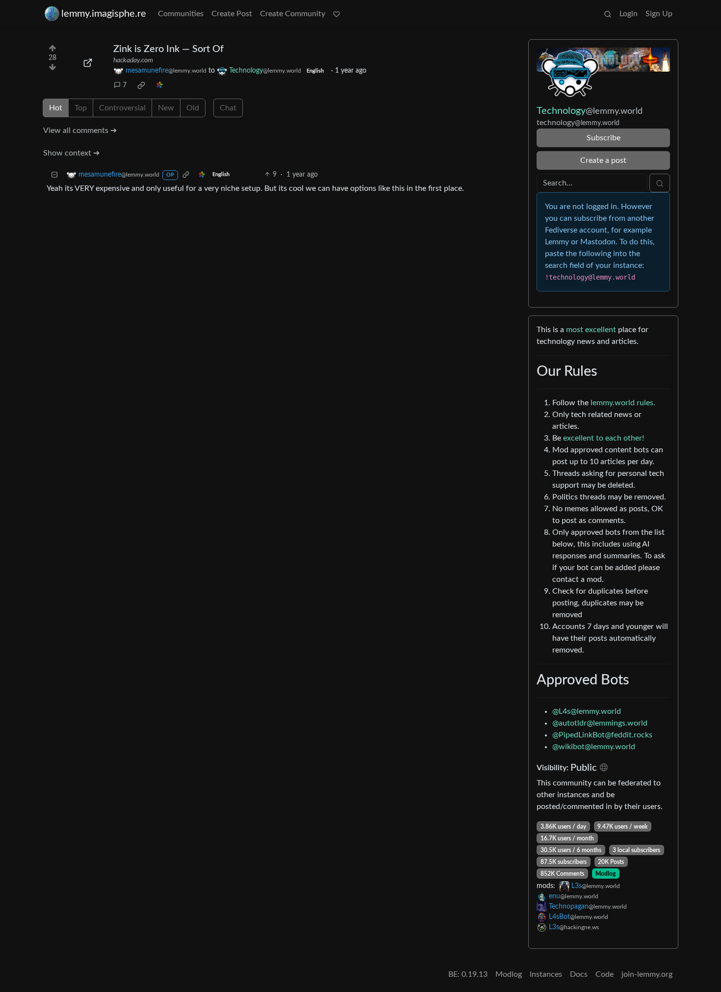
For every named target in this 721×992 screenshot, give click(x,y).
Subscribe (603, 138)
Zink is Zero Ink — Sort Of (168, 49)
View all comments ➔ (80, 130)
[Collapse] (54, 175)
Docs (579, 974)
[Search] (608, 14)
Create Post (231, 14)
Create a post (603, 160)
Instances (546, 974)
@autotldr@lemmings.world (599, 723)
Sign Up (658, 14)
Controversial (122, 108)
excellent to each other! (603, 438)
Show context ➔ (71, 153)
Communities (181, 14)
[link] (141, 85)
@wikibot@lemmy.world (593, 747)
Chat (228, 108)
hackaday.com (133, 60)
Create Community (292, 14)
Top (81, 108)
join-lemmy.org (646, 974)
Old (192, 108)
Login (628, 14)
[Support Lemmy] (336, 14)
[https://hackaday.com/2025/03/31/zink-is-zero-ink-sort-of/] (87, 62)
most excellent (591, 330)
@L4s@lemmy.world (586, 711)
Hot (55, 108)
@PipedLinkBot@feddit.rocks (602, 735)
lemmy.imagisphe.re (103, 14)
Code (604, 974)
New (166, 108)
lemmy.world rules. (623, 403)
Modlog (605, 874)
